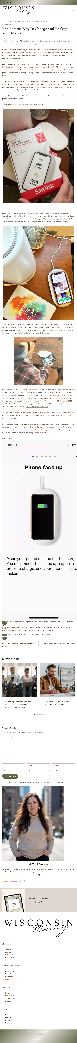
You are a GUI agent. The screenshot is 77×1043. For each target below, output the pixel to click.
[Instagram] (10, 2)
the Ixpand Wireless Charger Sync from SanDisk (52, 219)
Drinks (7, 1015)
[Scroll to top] (72, 1035)
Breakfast (8, 1023)
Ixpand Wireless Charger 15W (37, 407)
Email (30, 765)
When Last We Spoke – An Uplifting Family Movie (18, 643)
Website (56, 765)
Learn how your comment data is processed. (47, 782)
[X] (7, 2)
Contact (39, 1031)
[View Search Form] (73, 2)
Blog (47, 1031)
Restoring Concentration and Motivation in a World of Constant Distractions (18, 704)
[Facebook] (3, 2)
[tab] (34, 714)
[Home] (3, 21)
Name (6, 765)
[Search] (25, 881)
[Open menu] (73, 10)
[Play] (4, 623)
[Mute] (4, 635)
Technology (6, 24)
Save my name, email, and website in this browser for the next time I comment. (30, 771)
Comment (7, 738)
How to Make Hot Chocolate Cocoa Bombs (59, 641)
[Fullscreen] (4, 638)
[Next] (71, 688)
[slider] (28, 634)
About (30, 1031)
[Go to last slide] (5, 688)
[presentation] (19, 680)
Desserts (8, 1017)
